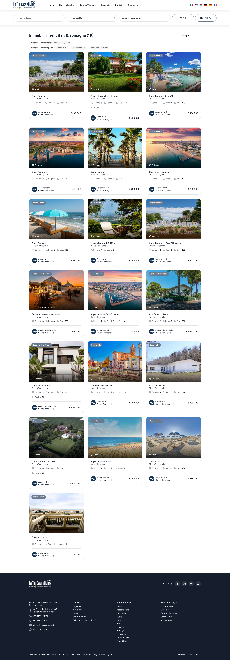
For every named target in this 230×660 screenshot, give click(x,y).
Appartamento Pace (101, 462)
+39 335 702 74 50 (40, 629)
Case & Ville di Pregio (169, 613)
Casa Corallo (40, 97)
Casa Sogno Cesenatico (103, 386)
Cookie (198, 654)
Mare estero (122, 641)
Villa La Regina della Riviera (104, 97)
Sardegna (121, 630)
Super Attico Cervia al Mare (46, 315)
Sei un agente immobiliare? (84, 620)
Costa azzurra (123, 637)
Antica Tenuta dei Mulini (44, 462)
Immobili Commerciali (170, 620)
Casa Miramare (40, 538)
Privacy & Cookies (185, 654)
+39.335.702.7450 (40, 616)
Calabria (120, 620)
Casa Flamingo (40, 173)
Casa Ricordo (98, 173)
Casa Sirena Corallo (159, 173)
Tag (95, 654)
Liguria (120, 606)
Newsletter (77, 609)
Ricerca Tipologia (87, 5)
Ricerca (132, 5)
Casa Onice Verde (41, 386)
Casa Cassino (40, 244)
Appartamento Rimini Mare (162, 97)
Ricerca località (66, 5)
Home (51, 5)
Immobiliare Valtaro (49, 654)
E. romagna (122, 634)
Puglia (119, 616)
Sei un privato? (79, 616)
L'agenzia (105, 5)
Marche (120, 627)
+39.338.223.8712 (40, 620)
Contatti (119, 5)
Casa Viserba (157, 462)
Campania (121, 613)
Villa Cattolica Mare (159, 315)
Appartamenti (167, 606)
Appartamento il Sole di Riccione (165, 244)
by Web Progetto (105, 654)
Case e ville (165, 609)
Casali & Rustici (167, 616)
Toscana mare (123, 609)
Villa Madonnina (157, 386)
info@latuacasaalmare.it (43, 625)
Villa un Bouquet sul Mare (103, 244)
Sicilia (119, 623)
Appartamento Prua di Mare (105, 315)
